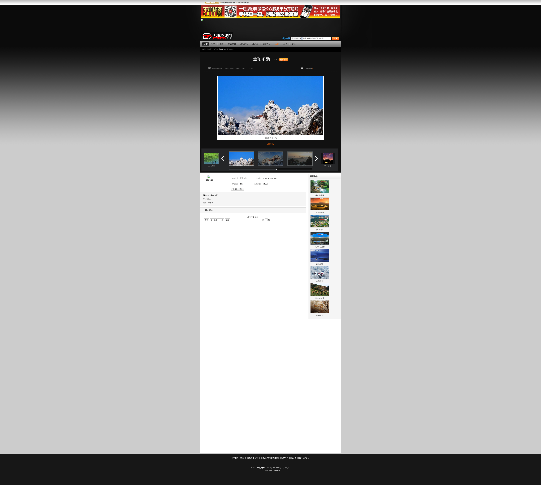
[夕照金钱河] (319, 210)
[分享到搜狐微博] (328, 68)
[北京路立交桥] (319, 244)
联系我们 (274, 458)
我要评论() (309, 68)
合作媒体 (290, 458)
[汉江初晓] (319, 261)
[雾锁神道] (319, 313)
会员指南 (298, 458)
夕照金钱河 (319, 212)
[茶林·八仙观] (319, 296)
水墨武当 (319, 281)
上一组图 (211, 166)
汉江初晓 (319, 264)
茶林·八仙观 (319, 298)
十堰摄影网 (208, 180)
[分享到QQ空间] (332, 68)
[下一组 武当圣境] (328, 163)
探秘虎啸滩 (319, 195)
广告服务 (258, 458)
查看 (216, 195)
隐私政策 (250, 458)
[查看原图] (270, 144)
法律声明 (266, 458)
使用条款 (306, 458)
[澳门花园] (319, 227)
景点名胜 (222, 49)
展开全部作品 (217, 68)
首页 (215, 49)
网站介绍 (243, 458)
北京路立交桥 (320, 247)
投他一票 (237, 189)
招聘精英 (282, 458)
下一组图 (327, 166)
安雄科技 (277, 471)
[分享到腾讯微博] (334, 68)
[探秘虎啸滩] (319, 193)
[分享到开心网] (323, 68)
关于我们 (235, 458)
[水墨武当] (319, 278)
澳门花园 (319, 230)
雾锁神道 (319, 315)
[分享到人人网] (330, 68)
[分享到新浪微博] (325, 68)
